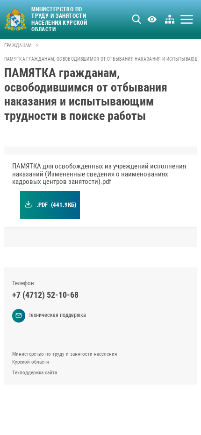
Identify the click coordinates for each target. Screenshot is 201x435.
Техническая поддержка (57, 315)
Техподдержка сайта (34, 373)
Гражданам (18, 45)
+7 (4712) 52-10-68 (45, 295)
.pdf (56, 204)
